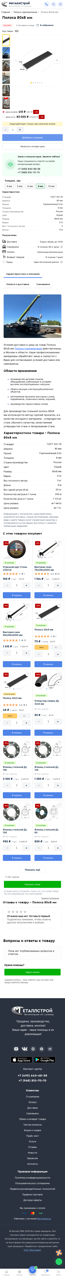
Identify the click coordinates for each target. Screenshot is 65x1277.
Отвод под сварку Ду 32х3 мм (46, 702)
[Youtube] (16, 1049)
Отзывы (32, 1147)
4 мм (9, 186)
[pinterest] (42, 1049)
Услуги (32, 1141)
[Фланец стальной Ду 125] (48, 749)
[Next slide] (57, 60)
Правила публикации (50, 898)
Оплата (32, 1102)
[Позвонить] (47, 4)
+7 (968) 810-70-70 (29, 172)
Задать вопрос (32, 972)
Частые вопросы (32, 1124)
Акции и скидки (32, 1130)
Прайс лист (32, 1135)
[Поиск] (53, 4)
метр (41, 647)
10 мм (51, 186)
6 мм (30, 186)
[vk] (25, 1049)
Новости (32, 1152)
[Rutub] (50, 1049)
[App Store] (21, 1060)
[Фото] (36, 60)
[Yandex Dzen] (33, 1049)
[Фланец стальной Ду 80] (48, 812)
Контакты (32, 1163)
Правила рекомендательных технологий (32, 1188)
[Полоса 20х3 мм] (17, 681)
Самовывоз (43, 284)
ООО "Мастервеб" (32, 1250)
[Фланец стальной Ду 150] (17, 749)
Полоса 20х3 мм (12, 698)
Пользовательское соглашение (32, 1183)
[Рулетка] (58, 1252)
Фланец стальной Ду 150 (15, 768)
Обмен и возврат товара (32, 1119)
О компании (32, 1096)
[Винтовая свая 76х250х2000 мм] (48, 549)
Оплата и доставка (17, 284)
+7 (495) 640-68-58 (29, 168)
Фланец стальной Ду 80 (46, 831)
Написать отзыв (32, 884)
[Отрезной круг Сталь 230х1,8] (17, 549)
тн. (56, 647)
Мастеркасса (44, 1218)
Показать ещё (32, 869)
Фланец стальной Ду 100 (15, 831)
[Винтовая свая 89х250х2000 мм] (17, 612)
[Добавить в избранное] (27, 542)
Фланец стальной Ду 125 (46, 768)
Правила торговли (32, 1194)
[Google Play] (44, 1060)
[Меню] (60, 4)
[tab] (31, 82)
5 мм (19, 186)
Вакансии (32, 1158)
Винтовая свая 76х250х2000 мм (44, 568)
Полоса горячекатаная (28, 348)
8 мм (40, 186)
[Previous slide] (16, 60)
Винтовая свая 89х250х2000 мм (12, 634)
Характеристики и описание (23, 274)
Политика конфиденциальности (32, 1177)
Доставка (32, 1107)
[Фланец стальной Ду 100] (17, 812)
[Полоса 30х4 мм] (48, 612)
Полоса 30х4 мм (43, 629)
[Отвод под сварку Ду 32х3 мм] (48, 681)
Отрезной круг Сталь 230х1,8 (15, 568)
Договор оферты (32, 1200)
